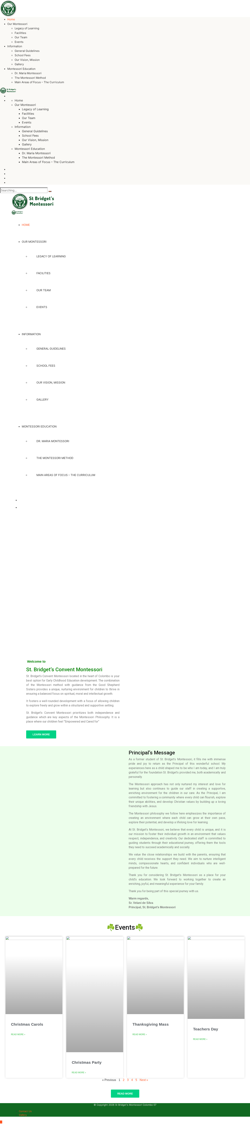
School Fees (23, 55)
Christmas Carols (27, 1024)
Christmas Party (87, 1062)
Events (19, 42)
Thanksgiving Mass (151, 1024)
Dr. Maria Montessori (28, 73)
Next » (144, 1080)
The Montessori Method (30, 77)
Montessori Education (21, 69)
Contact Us (25, 1111)
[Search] (49, 191)
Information (14, 46)
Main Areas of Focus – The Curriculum (39, 82)
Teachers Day (205, 1029)
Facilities (20, 33)
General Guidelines (27, 51)
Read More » (18, 1034)
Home (11, 19)
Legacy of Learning (27, 28)
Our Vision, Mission (27, 60)
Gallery (19, 64)
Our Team (21, 37)
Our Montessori (17, 24)
